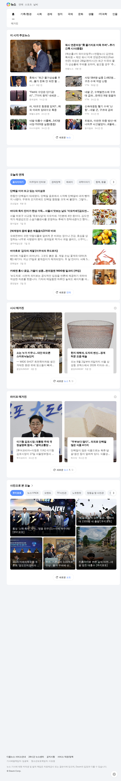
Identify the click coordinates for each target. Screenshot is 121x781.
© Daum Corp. (14, 771)
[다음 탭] (113, 182)
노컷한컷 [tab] (76, 492)
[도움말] (115, 308)
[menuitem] (13, 14)
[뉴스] (13, 4)
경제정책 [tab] (55, 182)
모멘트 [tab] (47, 492)
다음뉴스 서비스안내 (16, 756)
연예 (21, 4)
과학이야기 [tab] (84, 182)
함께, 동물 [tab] (101, 182)
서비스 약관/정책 (65, 756)
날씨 (35, 4)
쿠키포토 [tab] (17, 492)
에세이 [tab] (69, 182)
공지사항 (51, 756)
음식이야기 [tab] (18, 182)
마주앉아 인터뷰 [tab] (38, 182)
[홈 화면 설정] (114, 774)
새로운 (65, 137)
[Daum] (9, 4)
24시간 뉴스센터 (36, 756)
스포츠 (28, 4)
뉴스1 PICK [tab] (33, 492)
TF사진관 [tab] (61, 492)
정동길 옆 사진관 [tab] (95, 492)
